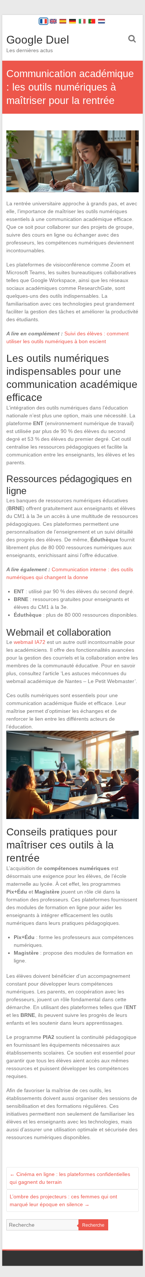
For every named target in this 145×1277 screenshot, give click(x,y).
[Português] (92, 21)
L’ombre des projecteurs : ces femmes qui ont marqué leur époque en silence (63, 1200)
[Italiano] (82, 21)
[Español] (63, 21)
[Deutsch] (72, 21)
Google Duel (37, 40)
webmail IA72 (29, 642)
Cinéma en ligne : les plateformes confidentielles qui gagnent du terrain (70, 1178)
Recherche (93, 1225)
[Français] (43, 21)
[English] (53, 21)
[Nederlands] (101, 21)
